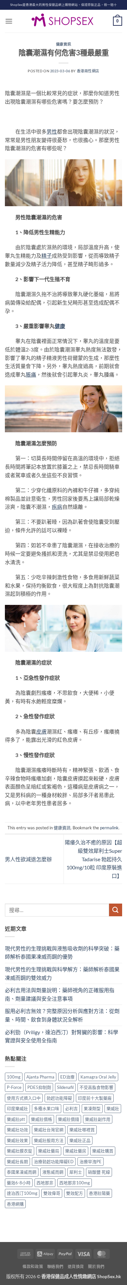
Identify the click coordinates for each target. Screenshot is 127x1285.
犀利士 (75, 1172)
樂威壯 (112, 1108)
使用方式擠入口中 (24, 1098)
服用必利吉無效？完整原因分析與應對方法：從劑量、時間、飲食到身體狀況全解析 (62, 1015)
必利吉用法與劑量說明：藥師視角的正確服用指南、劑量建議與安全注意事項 (59, 994)
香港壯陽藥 (99, 1193)
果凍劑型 (92, 1108)
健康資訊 (63, 44)
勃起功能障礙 (59, 1098)
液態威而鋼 (53, 1172)
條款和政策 (32, 1266)
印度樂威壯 (17, 1108)
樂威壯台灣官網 (49, 1129)
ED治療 (67, 1076)
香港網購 (15, 1203)
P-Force (14, 1087)
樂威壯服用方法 (49, 1140)
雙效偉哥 (51, 1193)
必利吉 (71, 1108)
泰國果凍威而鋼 (21, 1172)
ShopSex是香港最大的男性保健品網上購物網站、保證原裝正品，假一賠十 (63, 5)
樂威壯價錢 (68, 1119)
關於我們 (96, 1266)
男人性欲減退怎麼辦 (28, 859)
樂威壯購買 (102, 1150)
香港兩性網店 (88, 71)
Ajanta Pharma (40, 1076)
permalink (109, 827)
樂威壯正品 (80, 1140)
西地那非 (44, 1182)
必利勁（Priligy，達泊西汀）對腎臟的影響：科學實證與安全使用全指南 (61, 1036)
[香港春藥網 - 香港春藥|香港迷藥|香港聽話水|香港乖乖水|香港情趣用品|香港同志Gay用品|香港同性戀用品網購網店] (63, 21)
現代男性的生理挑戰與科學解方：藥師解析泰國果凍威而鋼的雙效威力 (62, 973)
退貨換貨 (76, 1266)
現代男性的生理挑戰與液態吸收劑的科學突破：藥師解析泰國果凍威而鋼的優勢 (62, 952)
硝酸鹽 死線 (99, 1172)
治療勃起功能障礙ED (54, 1161)
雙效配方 (74, 1193)
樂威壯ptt (16, 1119)
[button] (9, 21)
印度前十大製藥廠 (95, 1098)
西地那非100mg (74, 1182)
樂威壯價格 (41, 1119)
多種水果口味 (46, 1108)
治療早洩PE (90, 1161)
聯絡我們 (55, 1266)
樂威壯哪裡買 (82, 1129)
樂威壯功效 (17, 1129)
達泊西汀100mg (22, 1193)
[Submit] (115, 910)
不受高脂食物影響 (96, 1087)
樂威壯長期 (17, 1161)
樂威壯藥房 (75, 1150)
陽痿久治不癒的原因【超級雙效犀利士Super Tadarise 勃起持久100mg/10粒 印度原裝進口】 (93, 858)
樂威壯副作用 (97, 1119)
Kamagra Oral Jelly (98, 1076)
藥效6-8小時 (19, 1182)
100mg (14, 1076)
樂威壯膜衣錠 (19, 1150)
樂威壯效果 (17, 1140)
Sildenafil (65, 1087)
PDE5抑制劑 (39, 1087)
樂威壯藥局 (48, 1150)
